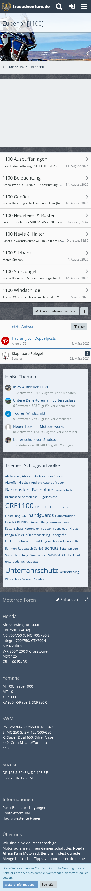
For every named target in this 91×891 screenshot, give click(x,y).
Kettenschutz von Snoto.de (35, 439)
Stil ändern (70, 599)
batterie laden (64, 490)
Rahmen (11, 548)
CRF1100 (19, 505)
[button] (84, 6)
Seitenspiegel (69, 548)
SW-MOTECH (57, 555)
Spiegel (24, 555)
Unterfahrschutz (31, 570)
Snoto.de (11, 555)
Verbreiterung (69, 572)
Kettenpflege (39, 522)
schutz (51, 548)
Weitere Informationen (20, 884)
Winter (27, 579)
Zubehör (39, 579)
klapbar (45, 528)
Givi (24, 516)
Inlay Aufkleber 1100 (30, 387)
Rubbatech (25, 548)
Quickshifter (71, 541)
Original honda (51, 541)
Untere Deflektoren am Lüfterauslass (44, 400)
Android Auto (40, 482)
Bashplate (42, 490)
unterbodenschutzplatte (22, 561)
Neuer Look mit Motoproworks (38, 426)
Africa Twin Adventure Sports (42, 476)
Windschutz (13, 579)
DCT (53, 507)
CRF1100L (42, 507)
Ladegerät (58, 535)
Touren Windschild (29, 413)
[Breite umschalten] (86, 599)
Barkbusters (18, 490)
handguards (41, 515)
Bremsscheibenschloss (21, 497)
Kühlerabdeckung (38, 535)
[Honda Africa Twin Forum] (31, 6)
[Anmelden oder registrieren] (72, 6)
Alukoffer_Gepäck (17, 482)
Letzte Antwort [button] (22, 326)
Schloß (38, 548)
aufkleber (57, 482)
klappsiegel (60, 528)
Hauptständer (65, 516)
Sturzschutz (38, 555)
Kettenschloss (59, 522)
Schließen (48, 884)
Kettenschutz (14, 528)
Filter (81, 327)
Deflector (64, 507)
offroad (35, 541)
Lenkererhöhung (16, 541)
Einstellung (12, 516)
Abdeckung (13, 476)
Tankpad (74, 555)
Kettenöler (32, 528)
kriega (9, 535)
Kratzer (75, 528)
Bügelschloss (48, 497)
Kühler (19, 535)
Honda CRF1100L (17, 522)
